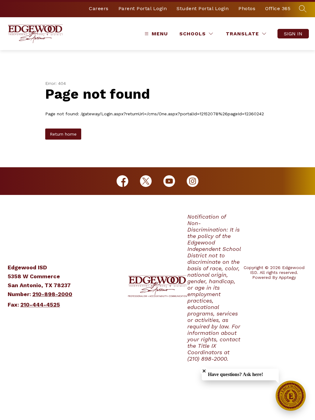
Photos (246, 8)
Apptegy (287, 277)
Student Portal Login (203, 8)
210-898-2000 (52, 294)
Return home (63, 134)
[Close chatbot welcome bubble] (204, 371)
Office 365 (277, 8)
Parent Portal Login (142, 8)
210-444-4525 (40, 304)
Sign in (293, 34)
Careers (99, 8)
